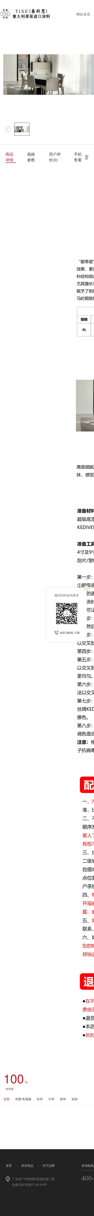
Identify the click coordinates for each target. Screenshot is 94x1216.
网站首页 (83, 14)
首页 (9, 1165)
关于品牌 (48, 1165)
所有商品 (27, 1165)
